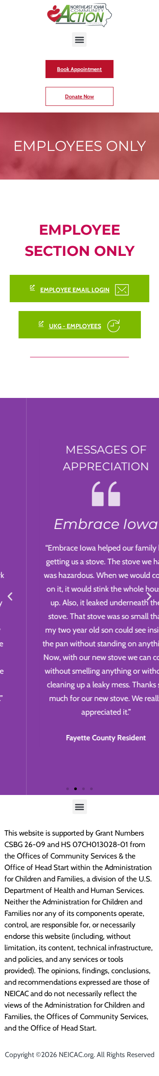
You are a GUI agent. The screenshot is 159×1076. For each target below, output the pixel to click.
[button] (79, 39)
